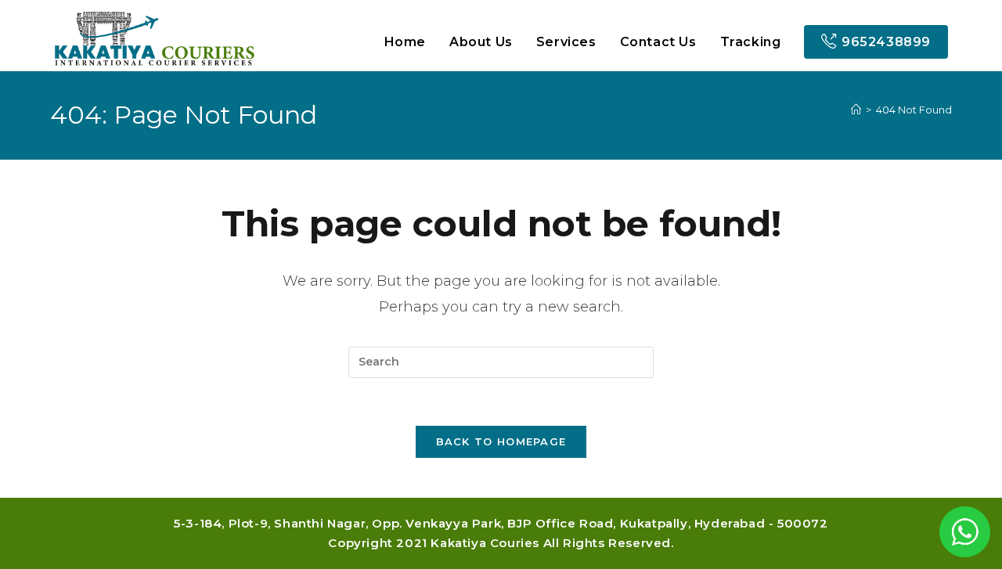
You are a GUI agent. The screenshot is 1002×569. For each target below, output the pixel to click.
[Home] (856, 109)
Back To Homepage (501, 441)
